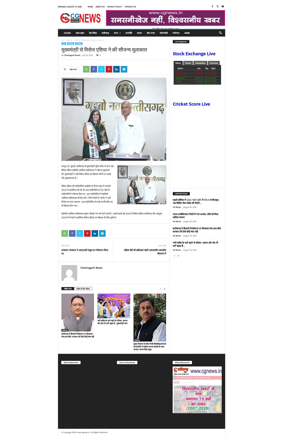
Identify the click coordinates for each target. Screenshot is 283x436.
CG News (177, 207)
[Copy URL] (131, 69)
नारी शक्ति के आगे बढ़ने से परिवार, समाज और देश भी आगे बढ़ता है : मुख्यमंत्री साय (112, 322)
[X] (218, 6)
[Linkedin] (116, 69)
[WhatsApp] (86, 69)
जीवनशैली (164, 32)
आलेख (187, 32)
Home (90, 6)
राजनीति (128, 32)
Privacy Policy (114, 6)
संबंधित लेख (68, 288)
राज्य (116, 32)
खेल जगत (151, 32)
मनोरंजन (176, 32)
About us (100, 6)
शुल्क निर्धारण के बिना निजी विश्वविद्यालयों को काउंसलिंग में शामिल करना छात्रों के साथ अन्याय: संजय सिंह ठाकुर (149, 346)
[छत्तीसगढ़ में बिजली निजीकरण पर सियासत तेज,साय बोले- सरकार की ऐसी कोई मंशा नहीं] (77, 313)
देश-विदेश (93, 32)
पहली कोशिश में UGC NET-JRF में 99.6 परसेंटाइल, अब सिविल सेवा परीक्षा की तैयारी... (196, 201)
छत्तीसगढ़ (105, 32)
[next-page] (164, 289)
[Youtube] (223, 6)
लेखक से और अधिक (83, 288)
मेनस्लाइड (78, 43)
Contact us (130, 6)
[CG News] (80, 18)
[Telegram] (124, 69)
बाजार (139, 32)
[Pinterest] (109, 69)
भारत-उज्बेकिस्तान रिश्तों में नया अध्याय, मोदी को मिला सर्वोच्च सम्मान (195, 215)
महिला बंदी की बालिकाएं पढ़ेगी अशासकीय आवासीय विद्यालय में (145, 251)
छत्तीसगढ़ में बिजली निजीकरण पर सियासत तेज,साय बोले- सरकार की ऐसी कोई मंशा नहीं (77, 335)
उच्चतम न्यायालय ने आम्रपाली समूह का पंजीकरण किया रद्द (84, 251)
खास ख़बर (80, 32)
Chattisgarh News (72, 55)
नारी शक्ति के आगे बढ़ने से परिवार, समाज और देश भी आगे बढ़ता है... (195, 244)
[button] (220, 33)
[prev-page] (160, 289)
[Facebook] (213, 6)
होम (62, 40)
